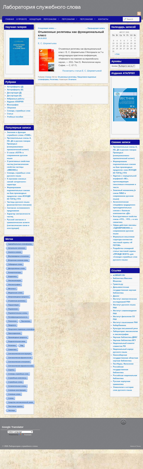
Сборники (11, 108)
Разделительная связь (16, 341)
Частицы (11, 410)
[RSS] (139, 13)
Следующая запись (47, 28)
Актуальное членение (16, 248)
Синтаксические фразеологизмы (21, 366)
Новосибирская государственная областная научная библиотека (125, 358)
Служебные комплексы (17, 378)
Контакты (103, 19)
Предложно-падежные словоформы (22, 329)
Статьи (48, 77)
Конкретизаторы (14, 272)
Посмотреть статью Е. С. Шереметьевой (82, 71)
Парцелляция (13, 305)
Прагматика (25, 321)
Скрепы (11, 370)
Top (136, 462)
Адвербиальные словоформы (20, 244)
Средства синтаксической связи (20, 402)
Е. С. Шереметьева (47, 43)
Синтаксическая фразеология (19, 357)
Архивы (115, 66)
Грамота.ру (118, 284)
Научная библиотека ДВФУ (125, 337)
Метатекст (12, 288)
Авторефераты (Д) (15, 87)
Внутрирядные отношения (18, 256)
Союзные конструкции (17, 390)
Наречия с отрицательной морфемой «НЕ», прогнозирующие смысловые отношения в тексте (124, 181)
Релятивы (54, 79)
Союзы (11, 398)
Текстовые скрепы (15, 406)
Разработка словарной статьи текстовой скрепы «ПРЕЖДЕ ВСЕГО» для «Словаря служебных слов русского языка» (125, 254)
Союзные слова (14, 394)
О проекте (21, 19)
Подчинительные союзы (17, 313)
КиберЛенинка (119, 325)
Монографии (12, 105)
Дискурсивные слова (16, 268)
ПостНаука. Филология (123, 364)
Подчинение (13, 309)
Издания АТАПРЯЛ (15, 102)
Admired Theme (135, 446)
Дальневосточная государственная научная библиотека (124, 290)
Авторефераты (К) (15, 90)
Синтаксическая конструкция (19, 353)
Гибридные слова (15, 264)
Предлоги (12, 325)
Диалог (116, 296)
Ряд (21, 345)
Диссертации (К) (14, 96)
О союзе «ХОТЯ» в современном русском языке (17, 155)
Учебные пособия (15, 117)
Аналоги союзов (14, 252)
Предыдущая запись (95, 28)
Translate (28, 435)
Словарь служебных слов (18, 111)
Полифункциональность (18, 317)
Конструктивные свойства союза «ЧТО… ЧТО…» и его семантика (125, 219)
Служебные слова (15, 382)
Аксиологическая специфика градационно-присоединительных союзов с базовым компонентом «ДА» (124, 207)
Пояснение (12, 321)
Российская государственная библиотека (120, 370)
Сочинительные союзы (17, 386)
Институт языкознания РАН (125, 322)
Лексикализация (14, 280)
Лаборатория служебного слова (42, 7)
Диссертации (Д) (14, 93)
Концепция (35, 19)
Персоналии (49, 20)
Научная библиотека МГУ (124, 340)
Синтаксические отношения (19, 361)
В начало (72, 79)
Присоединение (14, 333)
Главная (9, 19)
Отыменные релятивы (67, 77)
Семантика (12, 349)
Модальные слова (15, 292)
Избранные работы (15, 99)
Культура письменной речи (125, 328)
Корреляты (12, 276)
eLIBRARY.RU (119, 275)
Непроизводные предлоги (18, 297)
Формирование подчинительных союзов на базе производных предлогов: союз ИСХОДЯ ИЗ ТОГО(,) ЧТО (18, 193)
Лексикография (14, 284)
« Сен (117, 54)
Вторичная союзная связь (18, 260)
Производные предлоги (17, 337)
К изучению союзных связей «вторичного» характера (16, 182)
